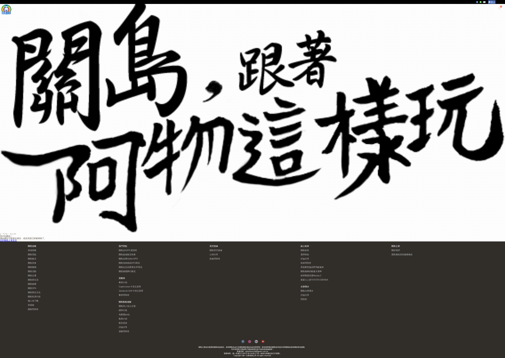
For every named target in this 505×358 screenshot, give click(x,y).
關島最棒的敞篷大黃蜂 (311, 271)
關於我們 (396, 250)
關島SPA (32, 288)
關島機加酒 (244, 347)
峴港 (253, 349)
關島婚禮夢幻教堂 (127, 271)
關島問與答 (33, 309)
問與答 (304, 299)
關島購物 (32, 267)
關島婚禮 (32, 284)
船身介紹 (123, 319)
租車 (22, 7)
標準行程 (123, 310)
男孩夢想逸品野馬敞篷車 (312, 267)
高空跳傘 (48, 7)
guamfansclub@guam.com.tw (256, 351)
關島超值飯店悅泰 (127, 254)
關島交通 (32, 275)
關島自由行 (233, 347)
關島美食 (32, 263)
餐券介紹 (123, 282)
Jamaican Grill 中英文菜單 (131, 291)
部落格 (31, 305)
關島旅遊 (217, 347)
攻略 (15, 7)
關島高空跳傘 (216, 250)
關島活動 (32, 271)
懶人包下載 (33, 301)
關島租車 (305, 250)
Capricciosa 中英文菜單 (130, 287)
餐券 (28, 7)
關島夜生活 (33, 280)
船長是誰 (123, 323)
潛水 (56, 7)
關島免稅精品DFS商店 (129, 263)
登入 (492, 2)
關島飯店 (32, 259)
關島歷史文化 (34, 292)
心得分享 (214, 254)
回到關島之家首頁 (8, 240)
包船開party (124, 314)
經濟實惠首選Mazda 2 (311, 275)
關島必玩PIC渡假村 (128, 250)
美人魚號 (37, 7)
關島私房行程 (34, 297)
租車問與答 (306, 263)
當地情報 (32, 250)
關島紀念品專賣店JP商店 (130, 267)
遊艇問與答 (124, 331)
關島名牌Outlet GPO (128, 259)
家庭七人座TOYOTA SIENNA (314, 280)
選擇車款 (305, 254)
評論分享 (123, 327)
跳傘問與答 (215, 259)
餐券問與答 (124, 295)
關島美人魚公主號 (127, 306)
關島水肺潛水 (307, 291)
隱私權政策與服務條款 (402, 254)
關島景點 (32, 254)
